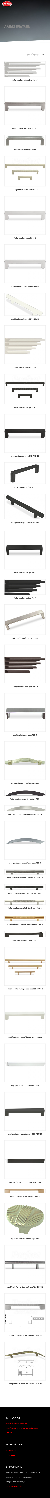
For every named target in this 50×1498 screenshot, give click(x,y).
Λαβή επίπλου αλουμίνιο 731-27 (25, 80)
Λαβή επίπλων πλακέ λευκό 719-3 (25, 1085)
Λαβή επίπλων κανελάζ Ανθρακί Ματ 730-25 (25, 878)
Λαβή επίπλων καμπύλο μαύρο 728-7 (25, 799)
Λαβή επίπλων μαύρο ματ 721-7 (25, 940)
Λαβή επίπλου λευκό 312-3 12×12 (25, 286)
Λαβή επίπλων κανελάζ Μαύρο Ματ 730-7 (25, 893)
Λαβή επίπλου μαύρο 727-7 (25, 573)
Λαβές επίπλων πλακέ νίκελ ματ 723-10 (25, 1335)
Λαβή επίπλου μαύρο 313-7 (25, 487)
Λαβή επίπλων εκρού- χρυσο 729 (25, 783)
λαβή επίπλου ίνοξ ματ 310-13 (25, 190)
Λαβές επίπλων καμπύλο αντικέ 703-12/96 (25, 1384)
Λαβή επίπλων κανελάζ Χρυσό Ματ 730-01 (25, 924)
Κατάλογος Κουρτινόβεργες (17, 1423)
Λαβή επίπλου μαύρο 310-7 (25, 407)
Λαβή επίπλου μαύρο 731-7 (25, 598)
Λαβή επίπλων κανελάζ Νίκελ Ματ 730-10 (25, 908)
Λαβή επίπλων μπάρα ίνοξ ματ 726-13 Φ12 (25, 1287)
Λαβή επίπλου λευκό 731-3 (25, 367)
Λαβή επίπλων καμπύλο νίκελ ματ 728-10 (25, 814)
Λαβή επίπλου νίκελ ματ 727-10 (25, 638)
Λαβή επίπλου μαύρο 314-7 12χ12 (25, 522)
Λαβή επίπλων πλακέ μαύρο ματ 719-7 (25, 1182)
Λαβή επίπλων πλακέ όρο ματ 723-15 (25, 1196)
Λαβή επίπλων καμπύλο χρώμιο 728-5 (25, 863)
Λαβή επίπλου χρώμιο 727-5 (25, 735)
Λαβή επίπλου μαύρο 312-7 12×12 (25, 456)
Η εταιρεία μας (11, 1450)
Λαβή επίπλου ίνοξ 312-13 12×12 (25, 128)
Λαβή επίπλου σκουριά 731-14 (25, 686)
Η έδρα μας (10, 1455)
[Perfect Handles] (7, 4)
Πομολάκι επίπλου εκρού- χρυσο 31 (25, 1239)
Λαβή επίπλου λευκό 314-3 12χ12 (25, 319)
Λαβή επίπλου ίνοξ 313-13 (25, 149)
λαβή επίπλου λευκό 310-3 (25, 238)
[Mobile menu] (46, 4)
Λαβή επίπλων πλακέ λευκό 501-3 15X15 (25, 1037)
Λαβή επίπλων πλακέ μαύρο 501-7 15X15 (25, 1134)
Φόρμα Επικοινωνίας (14, 1486)
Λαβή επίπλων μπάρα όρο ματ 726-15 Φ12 (25, 989)
